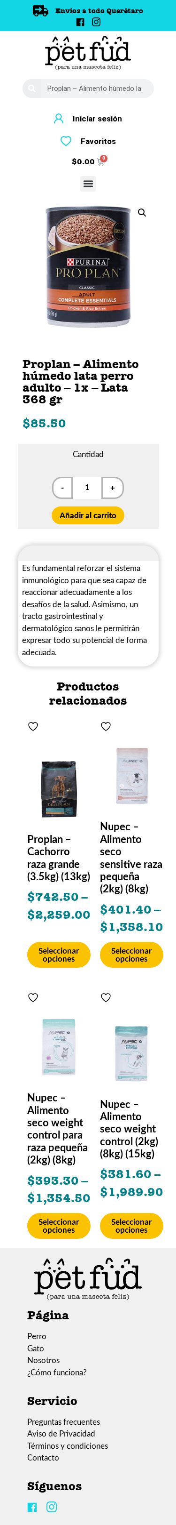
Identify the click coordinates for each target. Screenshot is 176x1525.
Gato (35, 1349)
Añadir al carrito (88, 516)
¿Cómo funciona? (57, 1373)
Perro (36, 1336)
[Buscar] (32, 88)
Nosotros (43, 1360)
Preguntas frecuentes (63, 1422)
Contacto (43, 1458)
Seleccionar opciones (58, 955)
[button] (88, 184)
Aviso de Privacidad (61, 1434)
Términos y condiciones (67, 1446)
